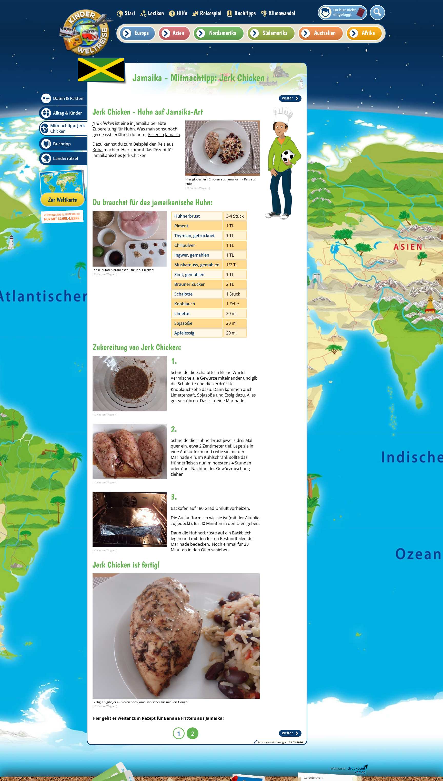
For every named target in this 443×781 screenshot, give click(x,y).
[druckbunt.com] (348, 769)
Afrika (368, 32)
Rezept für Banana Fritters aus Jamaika (182, 718)
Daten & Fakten (68, 98)
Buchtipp (62, 144)
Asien (178, 32)
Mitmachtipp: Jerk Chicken (67, 128)
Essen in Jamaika (164, 134)
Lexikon (156, 13)
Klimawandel (281, 13)
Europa (141, 32)
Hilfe (182, 13)
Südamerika (275, 32)
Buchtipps (245, 13)
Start (130, 13)
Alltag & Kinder (67, 113)
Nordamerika (222, 32)
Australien (325, 32)
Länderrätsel (65, 158)
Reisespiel (211, 13)
